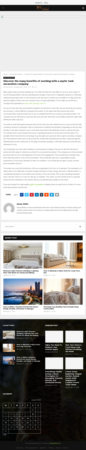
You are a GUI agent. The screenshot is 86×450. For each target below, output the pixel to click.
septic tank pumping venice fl (35, 103)
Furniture (65, 448)
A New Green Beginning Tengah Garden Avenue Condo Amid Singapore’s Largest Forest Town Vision (73, 378)
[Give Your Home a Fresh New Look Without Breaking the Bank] (74, 337)
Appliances (43, 448)
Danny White (9, 87)
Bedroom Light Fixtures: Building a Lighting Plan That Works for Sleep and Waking (21, 272)
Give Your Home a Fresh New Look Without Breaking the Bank (73, 348)
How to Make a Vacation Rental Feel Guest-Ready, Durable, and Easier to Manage (21, 308)
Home (46, 3)
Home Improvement (9, 77)
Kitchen (58, 448)
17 (6, 423)
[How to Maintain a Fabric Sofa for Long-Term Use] (63, 256)
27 (22, 427)
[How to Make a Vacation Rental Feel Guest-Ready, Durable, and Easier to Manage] (22, 292)
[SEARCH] (80, 226)
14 (28, 418)
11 (11, 418)
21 (28, 423)
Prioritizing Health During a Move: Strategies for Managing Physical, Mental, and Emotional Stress (54, 377)
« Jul (4, 435)
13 (22, 418)
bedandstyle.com (55, 443)
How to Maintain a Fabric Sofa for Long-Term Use (28, 345)
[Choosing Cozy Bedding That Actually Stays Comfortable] (63, 292)
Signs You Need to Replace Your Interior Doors (53, 347)
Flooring (51, 448)
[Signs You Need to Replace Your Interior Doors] (54, 337)
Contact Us (38, 3)
